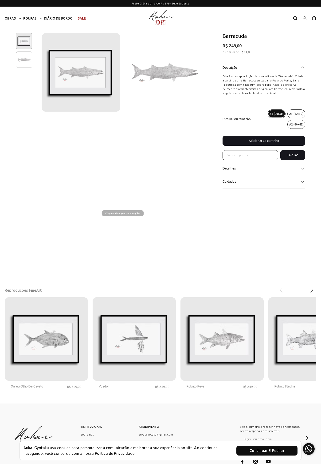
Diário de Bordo (58, 18)
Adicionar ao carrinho (264, 141)
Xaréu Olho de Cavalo (27, 386)
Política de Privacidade (114, 453)
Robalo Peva (195, 386)
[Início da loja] (160, 18)
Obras (10, 18)
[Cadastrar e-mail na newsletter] (305, 438)
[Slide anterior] (281, 290)
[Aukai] (32, 439)
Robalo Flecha (284, 386)
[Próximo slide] (311, 290)
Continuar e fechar (267, 450)
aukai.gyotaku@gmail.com (156, 434)
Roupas (29, 18)
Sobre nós (87, 434)
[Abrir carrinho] (314, 18)
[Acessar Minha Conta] (304, 19)
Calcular (292, 155)
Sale (82, 18)
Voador (104, 386)
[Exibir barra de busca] (295, 18)
